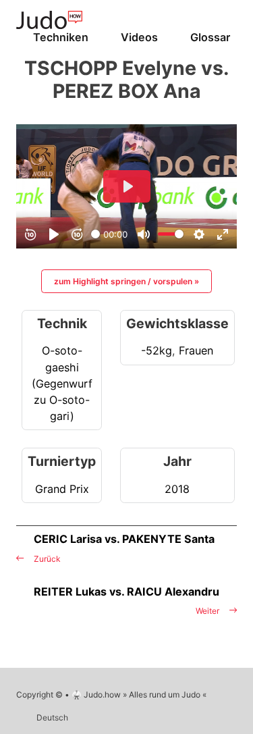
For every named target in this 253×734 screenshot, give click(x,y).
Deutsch (52, 717)
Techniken (60, 37)
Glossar (210, 37)
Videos (139, 37)
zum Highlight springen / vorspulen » (126, 281)
